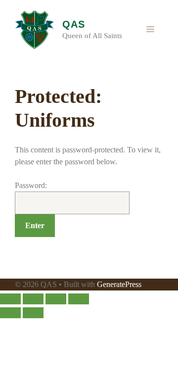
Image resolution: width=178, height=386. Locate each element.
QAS (73, 24)
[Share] (55, 298)
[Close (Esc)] (78, 298)
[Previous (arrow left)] (10, 312)
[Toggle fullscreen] (33, 298)
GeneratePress (119, 284)
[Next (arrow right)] (33, 312)
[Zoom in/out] (10, 298)
